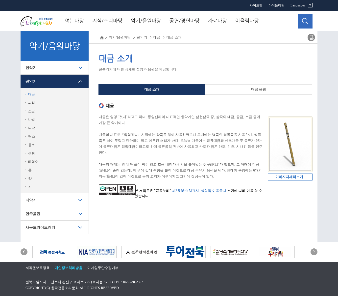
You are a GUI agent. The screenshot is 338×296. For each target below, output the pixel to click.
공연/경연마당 (184, 21)
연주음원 (32, 214)
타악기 (31, 200)
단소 (31, 136)
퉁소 (31, 145)
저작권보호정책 (37, 268)
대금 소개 (152, 89)
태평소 (33, 162)
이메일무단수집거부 (103, 268)
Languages (297, 5)
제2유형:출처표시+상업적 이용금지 (199, 191)
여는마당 (74, 21)
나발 (31, 119)
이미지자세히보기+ (290, 177)
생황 (31, 153)
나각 (31, 128)
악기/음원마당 (146, 21)
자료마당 (217, 21)
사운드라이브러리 (40, 227)
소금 (31, 111)
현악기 (31, 68)
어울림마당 (247, 21)
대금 (31, 94)
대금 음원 (258, 89)
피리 (31, 103)
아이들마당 (276, 5)
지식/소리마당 (107, 21)
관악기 (31, 81)
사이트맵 (256, 5)
